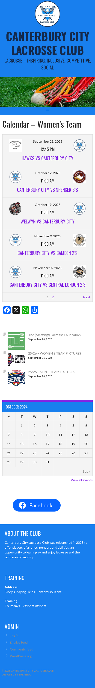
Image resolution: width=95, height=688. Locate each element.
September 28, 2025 (47, 141)
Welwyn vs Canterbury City (47, 221)
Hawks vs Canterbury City (47, 158)
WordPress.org (21, 656)
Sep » (86, 471)
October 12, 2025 (47, 173)
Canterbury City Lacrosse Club (47, 43)
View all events (82, 480)
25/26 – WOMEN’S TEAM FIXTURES (54, 353)
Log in (14, 636)
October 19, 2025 (47, 205)
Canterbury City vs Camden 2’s (47, 252)
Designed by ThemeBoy (17, 674)
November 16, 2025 (47, 268)
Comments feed (21, 649)
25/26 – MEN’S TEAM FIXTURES (51, 372)
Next (86, 297)
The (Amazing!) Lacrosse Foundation (54, 335)
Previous (11, 297)
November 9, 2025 (47, 236)
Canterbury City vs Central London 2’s (48, 284)
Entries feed (19, 642)
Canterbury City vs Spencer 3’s (47, 189)
